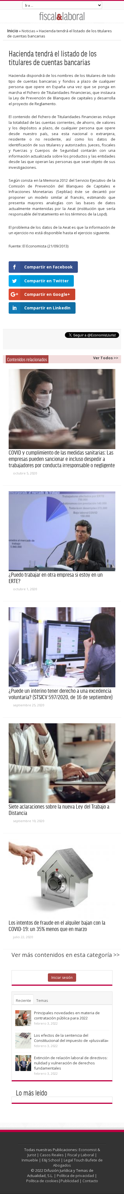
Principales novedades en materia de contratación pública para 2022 (67, 1015)
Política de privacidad (75, 1175)
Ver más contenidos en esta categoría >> (66, 955)
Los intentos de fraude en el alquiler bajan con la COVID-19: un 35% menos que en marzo (57, 925)
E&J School (51, 1160)
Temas (42, 1000)
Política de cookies (42, 1180)
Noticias (28, 30)
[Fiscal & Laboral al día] (62, 16)
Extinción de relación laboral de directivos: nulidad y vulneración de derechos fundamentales (71, 1063)
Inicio (12, 30)
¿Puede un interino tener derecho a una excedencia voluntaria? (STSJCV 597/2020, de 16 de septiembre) (61, 693)
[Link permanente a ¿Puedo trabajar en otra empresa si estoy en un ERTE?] (62, 531)
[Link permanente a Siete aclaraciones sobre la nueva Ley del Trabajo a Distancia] (62, 763)
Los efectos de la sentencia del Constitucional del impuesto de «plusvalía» (71, 1038)
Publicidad (70, 1180)
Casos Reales (52, 1154)
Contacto (90, 1180)
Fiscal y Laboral (80, 1154)
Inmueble (30, 1160)
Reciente (23, 1000)
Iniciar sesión (62, 977)
